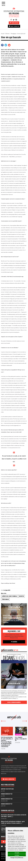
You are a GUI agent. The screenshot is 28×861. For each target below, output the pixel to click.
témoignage (5, 599)
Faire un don (14, 23)
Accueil (2, 33)
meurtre (21, 596)
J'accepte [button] (17, 852)
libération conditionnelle (9, 596)
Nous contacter (15, 26)
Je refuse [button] (17, 855)
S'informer (7, 33)
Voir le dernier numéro (14, 702)
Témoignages (13, 33)
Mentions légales (4, 853)
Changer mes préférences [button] (16, 857)
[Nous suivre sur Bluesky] (2, 846)
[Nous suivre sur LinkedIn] (5, 846)
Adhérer (14, 642)
